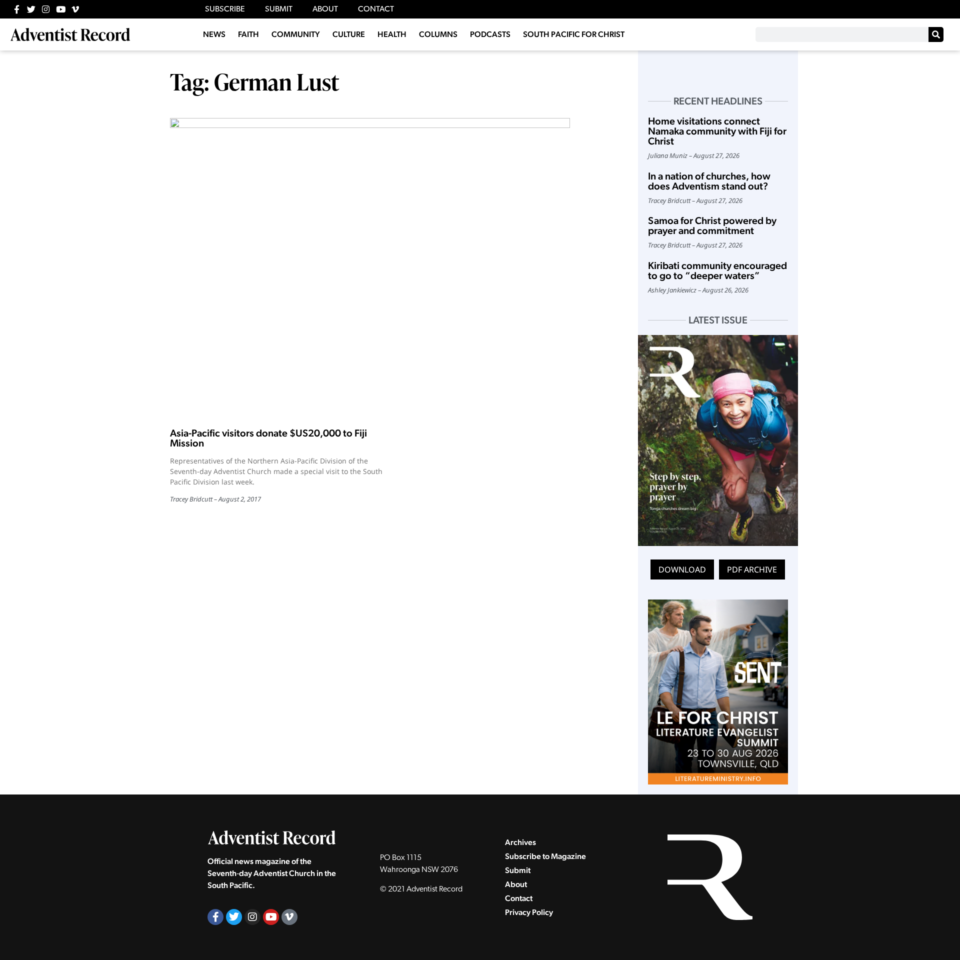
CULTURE (348, 34)
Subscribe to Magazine (545, 856)
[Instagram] (45, 9)
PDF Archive (752, 569)
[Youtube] (61, 9)
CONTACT (376, 10)
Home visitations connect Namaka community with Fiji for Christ (717, 131)
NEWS (214, 34)
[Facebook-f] (17, 9)
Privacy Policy (529, 912)
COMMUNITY (296, 34)
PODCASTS (490, 34)
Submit (517, 870)
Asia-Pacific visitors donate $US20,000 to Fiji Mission (268, 438)
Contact (518, 898)
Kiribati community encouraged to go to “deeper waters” (717, 271)
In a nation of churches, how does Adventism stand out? (709, 181)
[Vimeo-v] (75, 9)
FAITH (248, 34)
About (516, 884)
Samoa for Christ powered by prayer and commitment (712, 225)
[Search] (936, 34)
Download (682, 569)
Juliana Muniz (668, 155)
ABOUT (325, 10)
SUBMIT (278, 10)
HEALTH (392, 34)
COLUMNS (438, 34)
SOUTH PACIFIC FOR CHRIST (573, 34)
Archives (520, 842)
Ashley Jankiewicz (672, 290)
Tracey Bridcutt (191, 499)
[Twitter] (31, 9)
